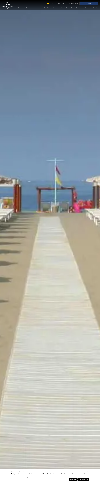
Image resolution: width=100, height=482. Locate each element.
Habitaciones (30, 8)
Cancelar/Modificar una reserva (89, 6)
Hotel (20, 8)
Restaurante (51, 8)
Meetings (61, 8)
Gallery (95, 8)
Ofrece (87, 8)
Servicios (41, 8)
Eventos (78, 8)
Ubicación (69, 8)
